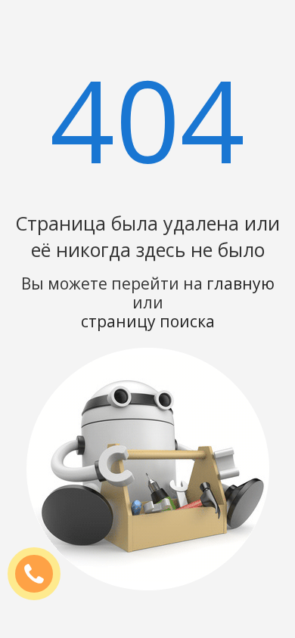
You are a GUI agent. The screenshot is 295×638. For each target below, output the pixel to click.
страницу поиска (148, 321)
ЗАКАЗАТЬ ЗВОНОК (40, 574)
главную (240, 283)
